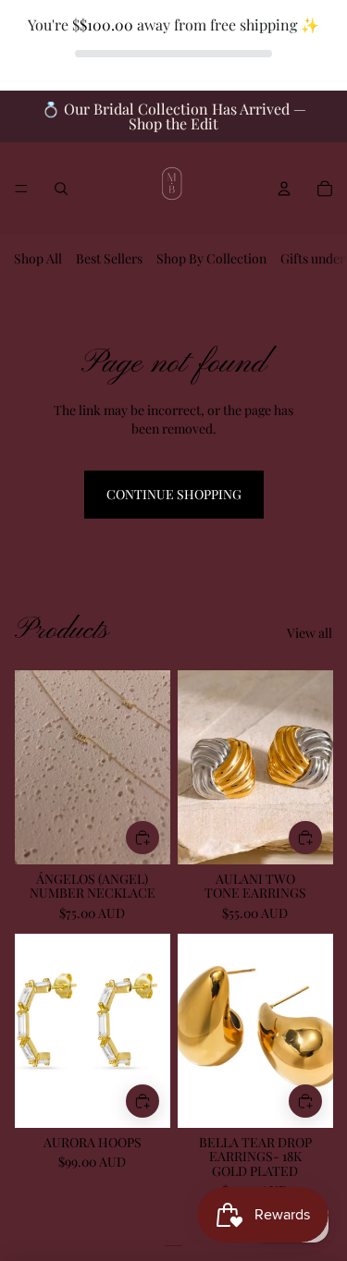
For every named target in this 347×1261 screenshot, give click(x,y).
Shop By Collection (211, 258)
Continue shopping (174, 494)
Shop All (38, 258)
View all (309, 633)
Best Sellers (109, 258)
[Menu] (21, 189)
